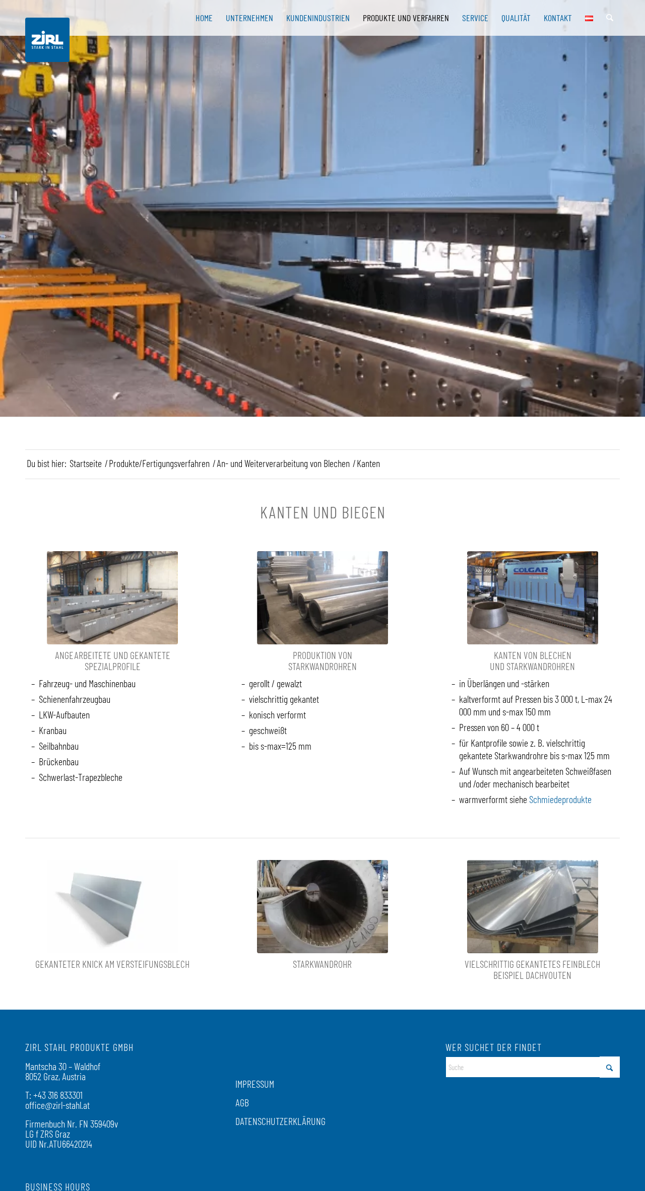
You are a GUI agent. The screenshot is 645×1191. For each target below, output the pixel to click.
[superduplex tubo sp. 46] (322, 906)
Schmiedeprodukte (560, 799)
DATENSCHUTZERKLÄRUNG (280, 1121)
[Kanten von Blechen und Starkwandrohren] (532, 597)
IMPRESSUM (254, 1084)
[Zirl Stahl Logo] (47, 40)
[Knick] (112, 906)
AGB (242, 1102)
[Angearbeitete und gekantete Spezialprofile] (112, 597)
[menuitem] (204, 17)
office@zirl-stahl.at (57, 1105)
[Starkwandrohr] (322, 597)
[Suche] (610, 17)
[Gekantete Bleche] (532, 906)
